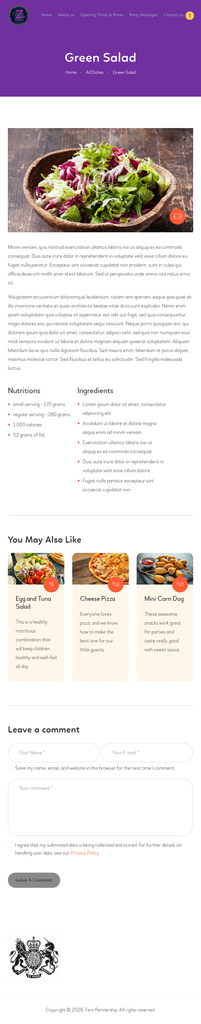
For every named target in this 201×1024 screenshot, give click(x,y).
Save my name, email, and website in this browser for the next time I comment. (95, 768)
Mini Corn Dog (164, 599)
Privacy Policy (85, 853)
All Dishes (95, 72)
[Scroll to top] (188, 1008)
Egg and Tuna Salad (33, 603)
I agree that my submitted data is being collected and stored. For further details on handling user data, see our (98, 849)
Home (71, 72)
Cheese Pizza (97, 599)
